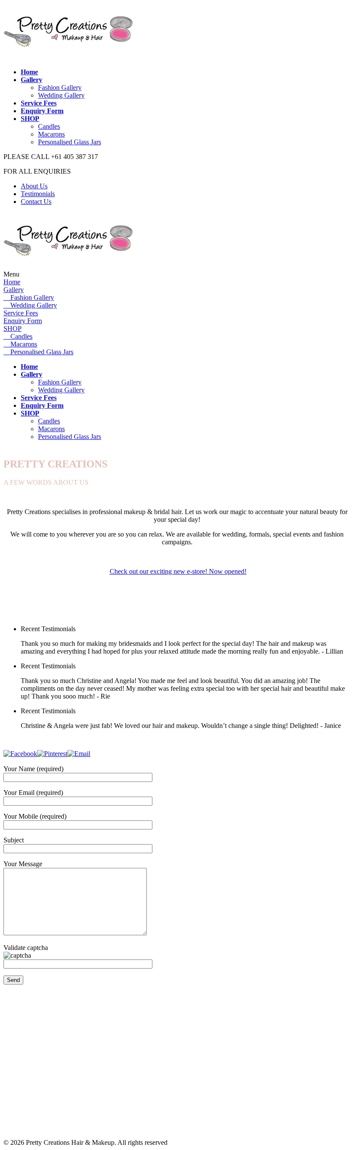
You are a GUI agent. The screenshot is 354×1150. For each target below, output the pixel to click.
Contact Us (36, 201)
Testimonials (38, 193)
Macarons (51, 134)
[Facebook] (20, 753)
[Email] (78, 753)
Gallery (13, 289)
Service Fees (20, 313)
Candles (49, 126)
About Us (34, 186)
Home (11, 282)
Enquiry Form (22, 320)
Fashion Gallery (60, 87)
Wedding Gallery (61, 95)
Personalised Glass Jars (69, 142)
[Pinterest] (52, 753)
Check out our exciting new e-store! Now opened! (178, 571)
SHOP (12, 328)
